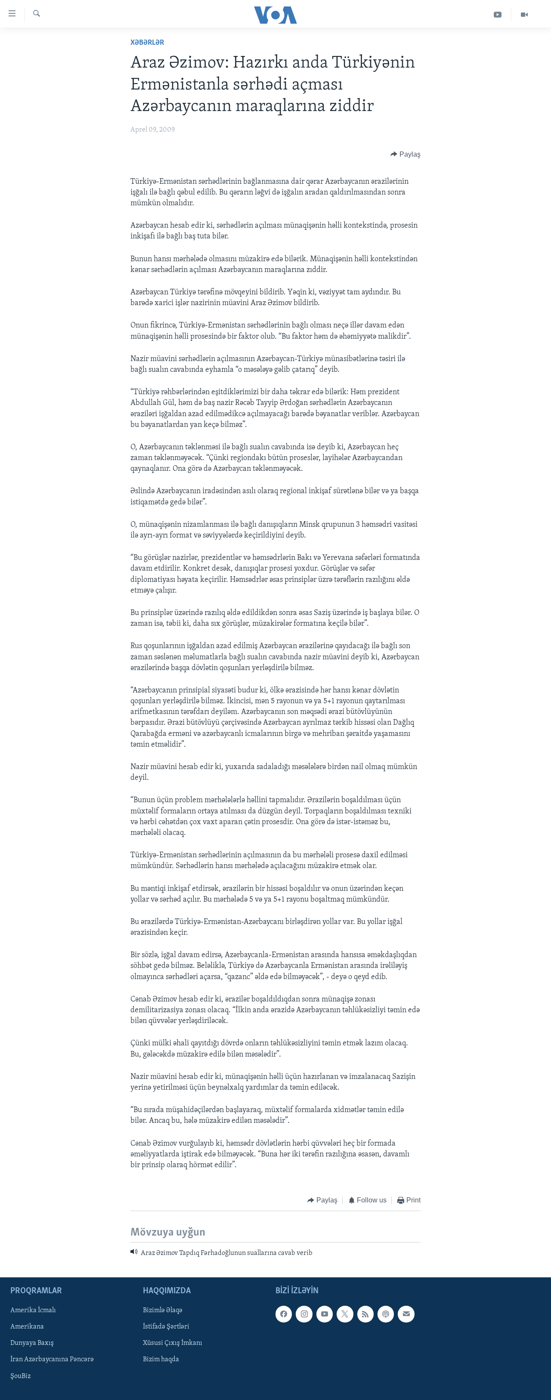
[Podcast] (386, 1314)
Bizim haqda (161, 1360)
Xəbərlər (147, 43)
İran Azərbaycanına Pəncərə (52, 1360)
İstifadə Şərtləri (166, 1326)
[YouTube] (497, 15)
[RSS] (365, 1314)
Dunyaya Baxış (32, 1343)
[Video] (524, 15)
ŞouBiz (20, 1376)
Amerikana (27, 1326)
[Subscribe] (406, 1314)
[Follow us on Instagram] (304, 1314)
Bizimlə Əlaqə (163, 1310)
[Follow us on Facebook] (284, 1314)
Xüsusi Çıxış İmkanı (172, 1343)
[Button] (405, 154)
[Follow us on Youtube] (324, 1314)
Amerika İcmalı (33, 1310)
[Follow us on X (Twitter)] (345, 1314)
